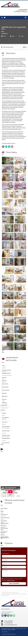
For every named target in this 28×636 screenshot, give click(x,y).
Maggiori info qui (11, 580)
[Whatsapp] (11, 615)
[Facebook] (2, 615)
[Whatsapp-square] (14, 615)
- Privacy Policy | (4, 631)
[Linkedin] (8, 615)
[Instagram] (5, 615)
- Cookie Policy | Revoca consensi (8, 634)
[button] (3, 146)
